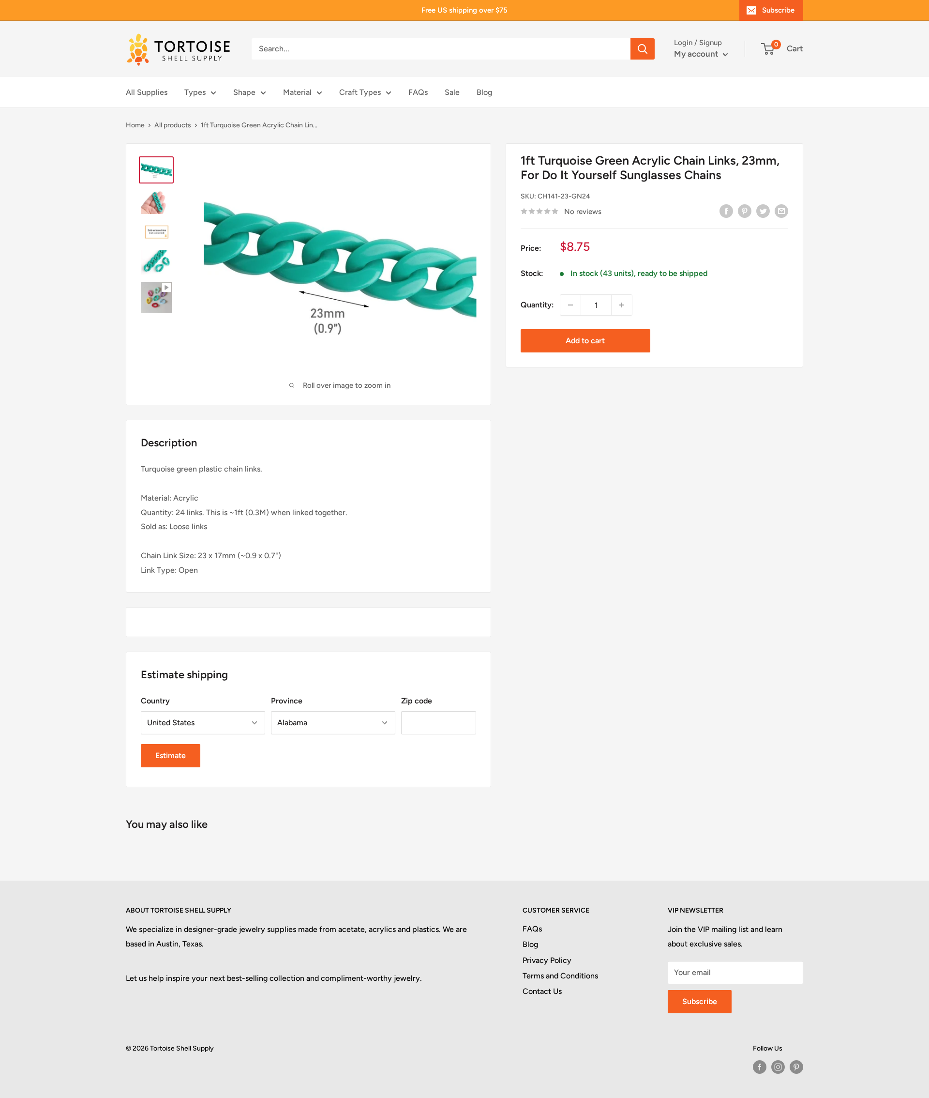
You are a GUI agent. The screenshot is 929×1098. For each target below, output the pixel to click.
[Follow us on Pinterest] (796, 1067)
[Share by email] (781, 210)
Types (195, 92)
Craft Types (360, 92)
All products (172, 125)
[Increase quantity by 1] (622, 305)
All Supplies (146, 92)
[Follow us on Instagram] (778, 1067)
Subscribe (778, 10)
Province (286, 700)
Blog (484, 92)
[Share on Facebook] (726, 210)
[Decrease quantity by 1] (570, 305)
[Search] (642, 49)
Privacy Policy (547, 960)
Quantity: (537, 304)
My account (697, 54)
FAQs (418, 92)
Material (297, 92)
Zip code (416, 700)
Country (155, 700)
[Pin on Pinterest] (744, 210)
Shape (244, 92)
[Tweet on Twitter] (763, 210)
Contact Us (542, 991)
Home (135, 125)
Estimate (170, 755)
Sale (452, 92)
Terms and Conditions (560, 975)
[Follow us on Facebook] (759, 1067)
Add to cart (585, 340)
